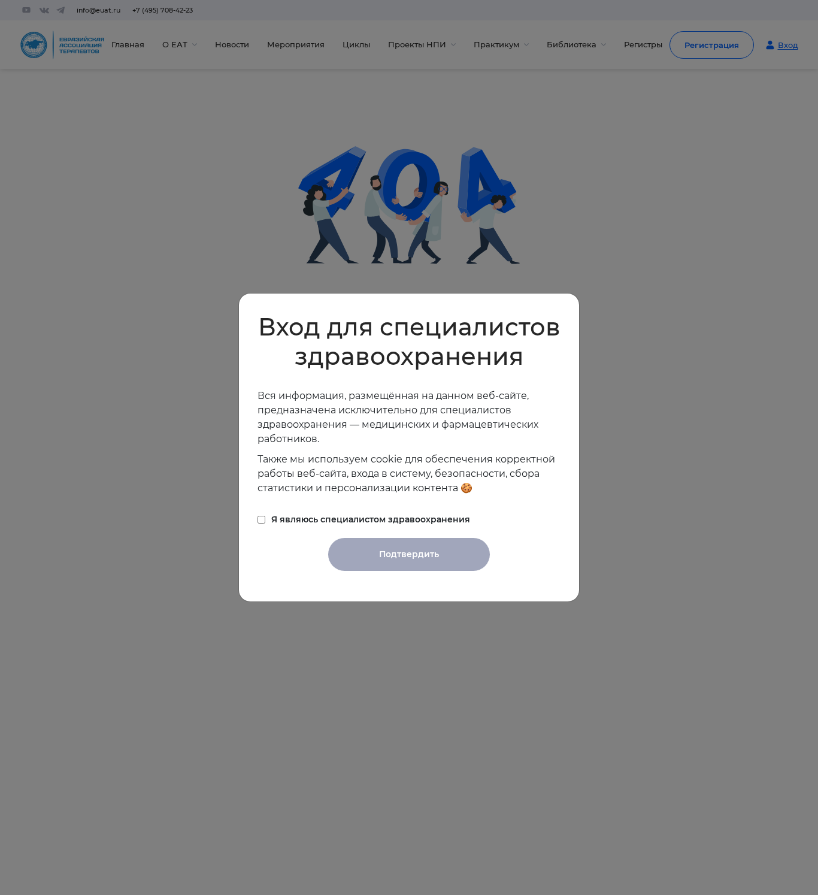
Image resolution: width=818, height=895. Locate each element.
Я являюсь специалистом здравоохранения (370, 519)
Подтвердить (409, 554)
